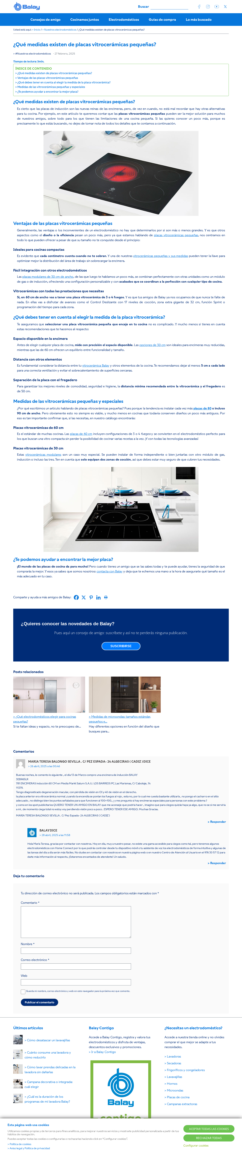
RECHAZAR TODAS (209, 1138)
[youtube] (216, 6)
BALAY (27, 6)
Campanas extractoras (182, 1104)
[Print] (105, 597)
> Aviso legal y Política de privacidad (29, 1148)
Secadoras (174, 1063)
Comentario (30, 902)
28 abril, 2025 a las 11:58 (56, 835)
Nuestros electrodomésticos (34, 53)
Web (24, 976)
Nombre (28, 944)
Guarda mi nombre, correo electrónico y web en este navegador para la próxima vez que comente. (78, 991)
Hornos (172, 1083)
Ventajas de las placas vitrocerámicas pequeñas (47, 77)
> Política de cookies (19, 1144)
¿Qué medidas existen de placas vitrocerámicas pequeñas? (54, 73)
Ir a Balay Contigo (103, 1052)
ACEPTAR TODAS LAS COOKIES (209, 1129)
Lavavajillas (174, 1077)
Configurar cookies (196, 1145)
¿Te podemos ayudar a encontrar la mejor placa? (48, 91)
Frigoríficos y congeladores (186, 1070)
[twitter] (225, 6)
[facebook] (199, 6)
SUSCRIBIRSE (121, 646)
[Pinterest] (91, 597)
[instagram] (208, 6)
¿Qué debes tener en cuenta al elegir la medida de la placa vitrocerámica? (63, 82)
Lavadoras (174, 1056)
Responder (218, 822)
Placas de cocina (178, 1097)
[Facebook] (76, 597)
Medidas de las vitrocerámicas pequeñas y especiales (51, 86)
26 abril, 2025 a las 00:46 (45, 766)
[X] (83, 597)
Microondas (175, 1090)
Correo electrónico (35, 960)
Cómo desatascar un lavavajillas (48, 1040)
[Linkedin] (98, 597)
